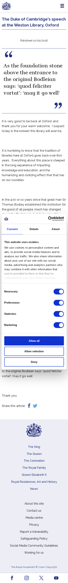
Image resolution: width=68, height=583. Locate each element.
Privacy (34, 524)
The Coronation (34, 460)
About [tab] (56, 229)
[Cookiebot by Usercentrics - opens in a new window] (48, 218)
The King (34, 447)
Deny (34, 361)
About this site (34, 503)
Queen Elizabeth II (34, 474)
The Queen (34, 454)
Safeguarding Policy (34, 538)
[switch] (58, 303)
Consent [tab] (12, 229)
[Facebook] (29, 405)
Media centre (34, 517)
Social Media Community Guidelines (34, 545)
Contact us (34, 510)
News (34, 489)
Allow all (34, 340)
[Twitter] (35, 405)
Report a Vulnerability (34, 531)
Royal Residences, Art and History (34, 481)
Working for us (34, 552)
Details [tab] (34, 229)
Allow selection (34, 351)
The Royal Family (34, 467)
